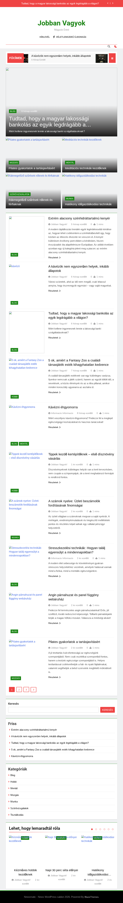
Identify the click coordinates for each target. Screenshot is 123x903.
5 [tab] (108, 829)
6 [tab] (113, 829)
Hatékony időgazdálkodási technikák (88, 204)
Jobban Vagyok (61, 23)
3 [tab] (100, 829)
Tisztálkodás (17, 814)
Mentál (70, 163)
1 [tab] (92, 829)
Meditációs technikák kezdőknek (85, 168)
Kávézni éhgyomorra (63, 407)
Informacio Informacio (62, 413)
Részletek (53, 257)
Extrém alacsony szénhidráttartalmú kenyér (79, 218)
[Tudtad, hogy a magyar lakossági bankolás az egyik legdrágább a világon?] (96, 60)
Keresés (13, 703)
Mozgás (14, 163)
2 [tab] (96, 829)
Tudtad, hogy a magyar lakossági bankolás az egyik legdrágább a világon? (60, 3)
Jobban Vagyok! (59, 224)
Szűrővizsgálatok (19, 194)
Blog (12, 111)
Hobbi (15, 397)
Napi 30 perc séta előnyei (61, 870)
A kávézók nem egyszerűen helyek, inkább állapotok (55, 55)
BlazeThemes (91, 897)
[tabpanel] (25, 860)
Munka (69, 199)
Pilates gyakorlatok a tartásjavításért (32, 168)
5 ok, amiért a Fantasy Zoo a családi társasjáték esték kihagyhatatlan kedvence (52, 749)
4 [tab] (104, 829)
